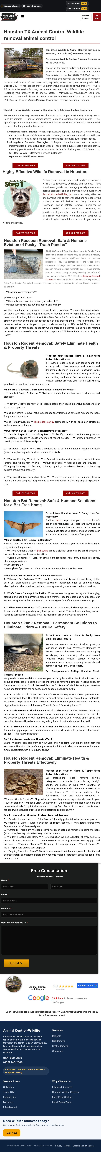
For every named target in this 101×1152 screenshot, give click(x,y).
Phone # (6, 908)
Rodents (56, 1036)
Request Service (85, 16)
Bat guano (42, 550)
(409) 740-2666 (12, 1062)
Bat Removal (58, 1041)
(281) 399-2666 (12, 1058)
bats (58, 520)
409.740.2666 (77, 9)
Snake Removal (60, 1046)
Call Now (97, 16)
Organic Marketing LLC (83, 1145)
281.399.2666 (76, 3)
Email (4, 894)
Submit (14, 963)
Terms (67, 1145)
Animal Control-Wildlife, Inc (57, 194)
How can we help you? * (14, 922)
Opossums (57, 1051)
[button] (23, 17)
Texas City (8, 1092)
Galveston (8, 1087)
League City (9, 1097)
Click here (57, 998)
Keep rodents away (44, 421)
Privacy (58, 1145)
